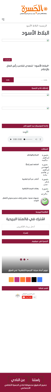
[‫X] (34, 279)
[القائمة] (3, 19)
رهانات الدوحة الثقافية (30, 189)
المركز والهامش (33, 155)
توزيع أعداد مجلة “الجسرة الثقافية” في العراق (28, 270)
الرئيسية (43, 25)
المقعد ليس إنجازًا (32, 164)
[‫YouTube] (28, 279)
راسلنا (36, 380)
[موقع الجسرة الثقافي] (33, 8)
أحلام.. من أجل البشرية (30, 179)
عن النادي (18, 380)
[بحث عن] (48, 19)
